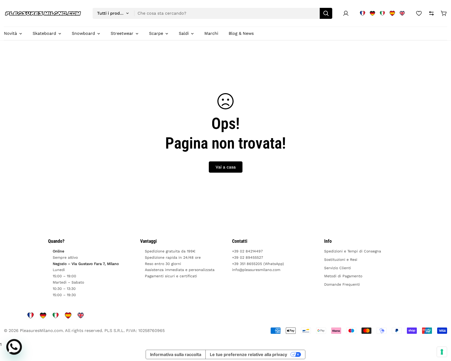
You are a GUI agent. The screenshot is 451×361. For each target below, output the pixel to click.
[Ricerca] (326, 13)
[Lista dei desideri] (419, 13)
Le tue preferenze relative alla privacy (248, 354)
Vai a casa (226, 167)
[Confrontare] (431, 13)
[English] (402, 13)
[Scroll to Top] (441, 332)
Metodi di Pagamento (343, 276)
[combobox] (212, 13)
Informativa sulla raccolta (175, 354)
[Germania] (372, 13)
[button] (444, 13)
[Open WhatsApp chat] (14, 347)
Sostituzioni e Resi (340, 259)
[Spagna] (392, 13)
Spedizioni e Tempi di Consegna (352, 251)
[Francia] (362, 13)
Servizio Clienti (337, 268)
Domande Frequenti (342, 284)
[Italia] (382, 13)
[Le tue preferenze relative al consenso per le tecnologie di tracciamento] (442, 352)
